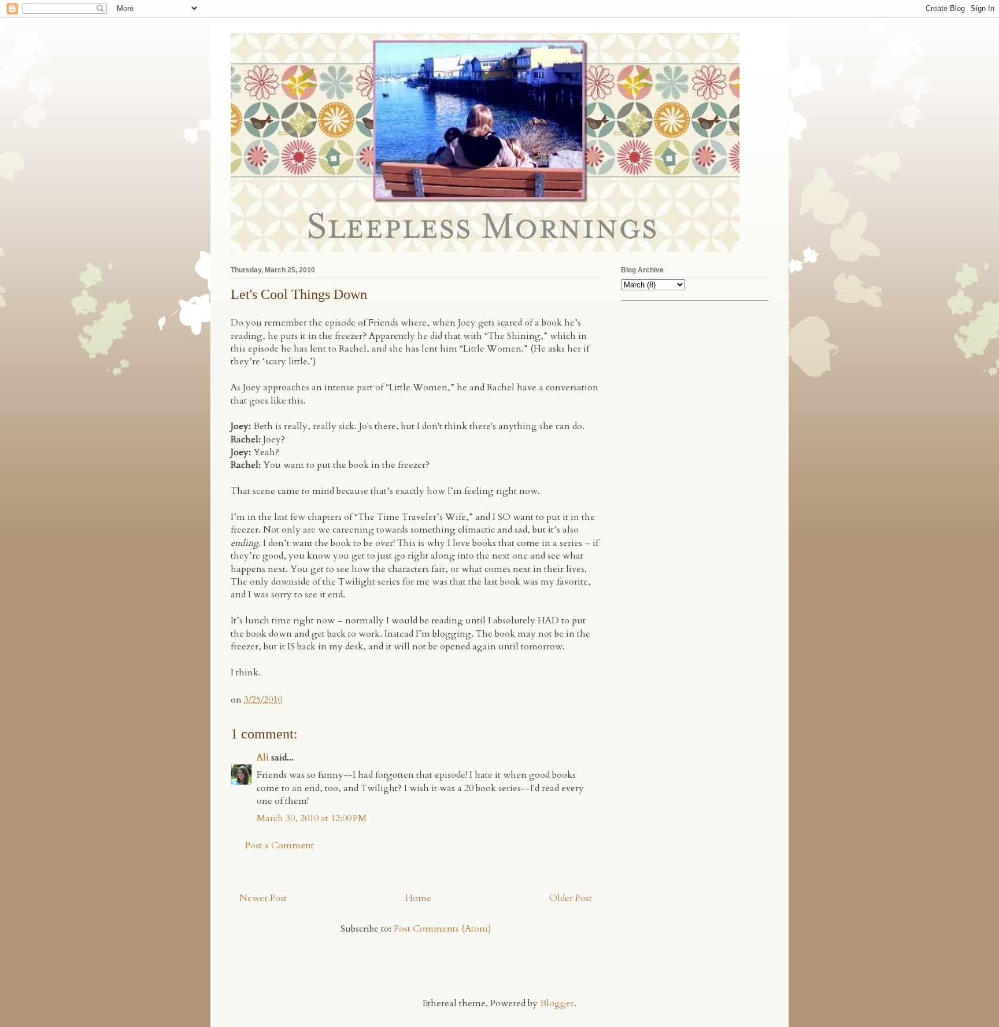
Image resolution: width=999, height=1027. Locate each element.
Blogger (557, 1003)
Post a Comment (279, 845)
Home (418, 898)
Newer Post (263, 898)
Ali (263, 757)
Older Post (570, 898)
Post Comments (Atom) (442, 928)
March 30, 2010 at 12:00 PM (312, 818)
